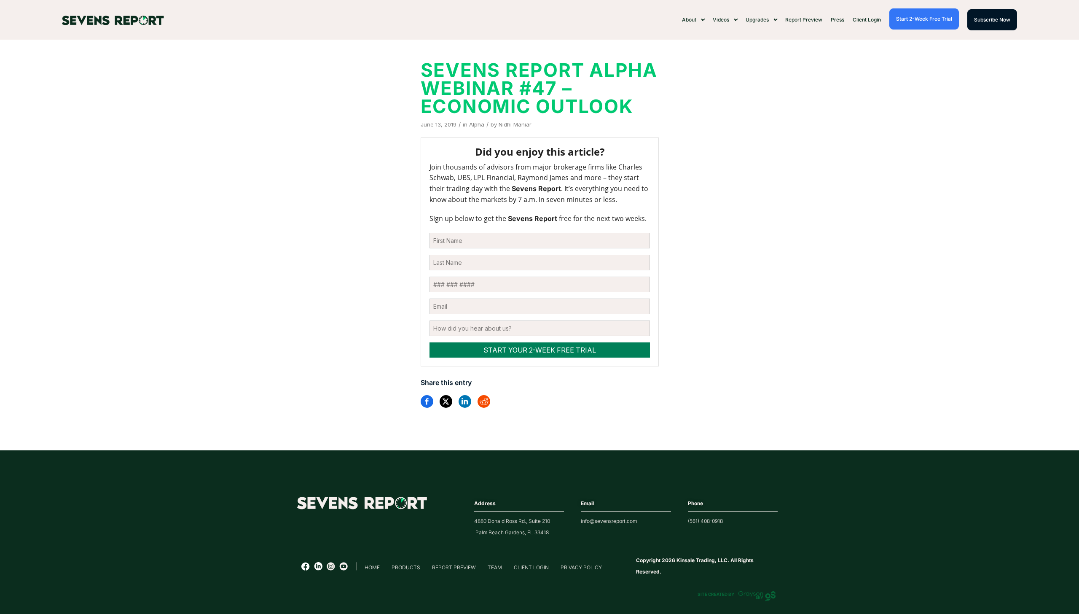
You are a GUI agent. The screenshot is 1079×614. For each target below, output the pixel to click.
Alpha (476, 124)
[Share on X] (446, 401)
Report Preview (803, 19)
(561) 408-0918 (705, 521)
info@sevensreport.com (609, 521)
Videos (721, 19)
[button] (693, 19)
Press (837, 19)
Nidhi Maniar (515, 124)
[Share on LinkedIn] (465, 401)
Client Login (867, 19)
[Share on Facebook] (427, 401)
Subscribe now (992, 19)
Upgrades (757, 19)
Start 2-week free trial (924, 19)
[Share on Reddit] (484, 401)
